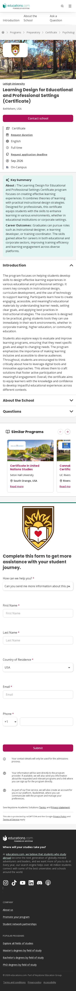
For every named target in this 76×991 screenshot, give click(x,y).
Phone (8, 714)
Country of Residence (18, 660)
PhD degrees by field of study (20, 964)
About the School (30, 18)
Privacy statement (60, 807)
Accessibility (49, 982)
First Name (11, 605)
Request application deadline (29, 154)
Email (7, 687)
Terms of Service (11, 819)
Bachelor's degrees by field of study (23, 957)
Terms (42, 807)
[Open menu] (70, 6)
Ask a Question (56, 18)
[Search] (62, 6)
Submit (38, 748)
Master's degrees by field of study (22, 950)
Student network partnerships (20, 924)
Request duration (22, 135)
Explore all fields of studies (18, 943)
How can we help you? (18, 578)
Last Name (11, 632)
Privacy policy (34, 982)
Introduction (11, 20)
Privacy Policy (59, 816)
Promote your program (16, 917)
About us (8, 909)
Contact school (38, 118)
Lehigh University (14, 84)
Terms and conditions (14, 982)
